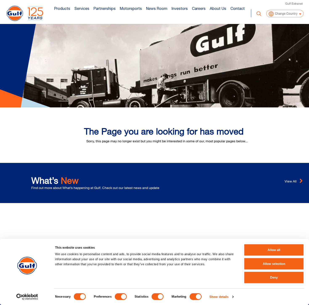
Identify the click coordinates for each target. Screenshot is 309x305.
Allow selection (274, 263)
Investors (180, 8)
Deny (274, 277)
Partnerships (105, 8)
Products (62, 8)
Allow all (274, 250)
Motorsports (131, 8)
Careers (199, 8)
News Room (156, 8)
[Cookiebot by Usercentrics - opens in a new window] (27, 297)
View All (291, 181)
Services (81, 8)
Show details (218, 296)
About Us (218, 8)
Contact (237, 8)
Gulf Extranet (294, 3)
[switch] (121, 296)
